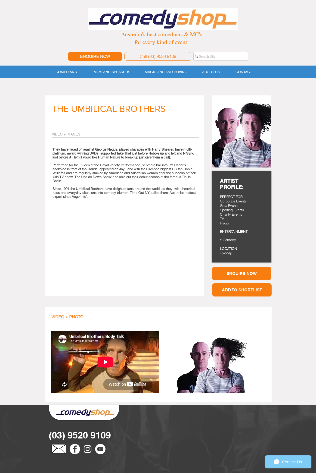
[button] (242, 289)
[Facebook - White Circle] (75, 449)
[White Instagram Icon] (87, 449)
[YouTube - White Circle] (100, 449)
